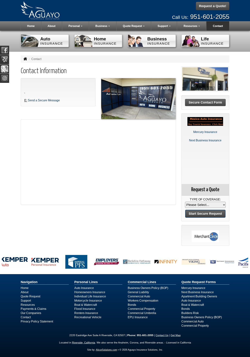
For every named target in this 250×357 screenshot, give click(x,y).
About (51, 25)
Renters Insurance (86, 313)
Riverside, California (83, 342)
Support (26, 300)
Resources (28, 304)
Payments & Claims (33, 308)
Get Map (176, 335)
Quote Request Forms (198, 282)
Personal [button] (74, 25)
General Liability (138, 292)
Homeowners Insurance (89, 292)
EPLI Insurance (138, 317)
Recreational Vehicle (87, 317)
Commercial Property (141, 308)
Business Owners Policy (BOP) (148, 288)
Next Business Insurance (205, 140)
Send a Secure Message (44, 100)
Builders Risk (190, 313)
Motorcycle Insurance (88, 300)
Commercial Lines (142, 282)
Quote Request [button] (133, 25)
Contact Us (162, 335)
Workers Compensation (143, 300)
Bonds (132, 304)
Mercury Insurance (205, 132)
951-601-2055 (209, 16)
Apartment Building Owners (199, 296)
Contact (218, 25)
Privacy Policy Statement (37, 321)
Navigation (29, 282)
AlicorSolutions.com (106, 349)
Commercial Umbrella (142, 313)
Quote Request (30, 296)
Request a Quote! (212, 6)
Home (31, 25)
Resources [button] (191, 25)
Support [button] (163, 25)
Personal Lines (86, 282)
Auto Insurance (84, 288)
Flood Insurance (84, 308)
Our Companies (31, 313)
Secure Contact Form (205, 102)
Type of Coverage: (205, 199)
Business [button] (101, 25)
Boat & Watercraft (85, 304)
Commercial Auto (139, 296)
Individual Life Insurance (90, 296)
